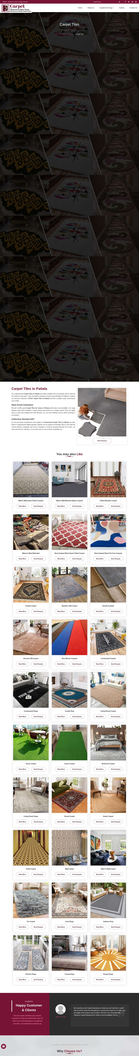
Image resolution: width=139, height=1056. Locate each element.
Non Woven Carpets (69, 658)
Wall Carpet (69, 869)
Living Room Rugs (31, 816)
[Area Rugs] (69, 900)
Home (80, 8)
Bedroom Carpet (108, 764)
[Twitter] (128, 1)
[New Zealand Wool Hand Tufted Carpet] (69, 532)
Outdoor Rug (108, 921)
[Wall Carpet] (69, 848)
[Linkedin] (132, 1)
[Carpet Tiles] (102, 412)
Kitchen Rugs (31, 974)
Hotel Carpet (31, 869)
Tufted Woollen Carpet (108, 501)
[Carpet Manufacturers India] (16, 8)
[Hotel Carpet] (31, 848)
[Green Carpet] (69, 742)
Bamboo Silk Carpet (69, 606)
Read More (22, 506)
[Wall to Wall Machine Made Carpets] (69, 479)
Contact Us (133, 8)
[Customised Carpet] (108, 637)
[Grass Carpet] (31, 742)
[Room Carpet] (69, 795)
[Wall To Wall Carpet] (108, 848)
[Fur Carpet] (31, 900)
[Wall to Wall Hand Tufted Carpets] (31, 479)
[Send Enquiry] (3, 1046)
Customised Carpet (108, 658)
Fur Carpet (31, 921)
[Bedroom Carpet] (108, 742)
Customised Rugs (31, 711)
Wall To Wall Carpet (108, 869)
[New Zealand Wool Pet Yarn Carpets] (108, 532)
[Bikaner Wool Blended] (31, 532)
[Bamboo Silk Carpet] (69, 585)
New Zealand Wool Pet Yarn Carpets (108, 553)
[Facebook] (125, 1)
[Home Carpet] (108, 795)
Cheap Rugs (69, 974)
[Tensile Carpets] (108, 585)
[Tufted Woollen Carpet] (108, 479)
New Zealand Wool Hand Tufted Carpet (69, 553)
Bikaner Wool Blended (30, 553)
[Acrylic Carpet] (31, 585)
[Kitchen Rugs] (31, 953)
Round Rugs (108, 974)
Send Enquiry (102, 441)
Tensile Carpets (108, 606)
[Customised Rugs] (31, 690)
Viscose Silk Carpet (30, 658)
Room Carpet (69, 816)
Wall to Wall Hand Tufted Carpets (30, 501)
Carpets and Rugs (105, 8)
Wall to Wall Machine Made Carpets (69, 501)
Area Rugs (69, 921)
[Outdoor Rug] (108, 900)
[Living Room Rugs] (31, 795)
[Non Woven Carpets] (69, 637)
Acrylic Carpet (30, 606)
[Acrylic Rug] (69, 690)
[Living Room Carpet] (108, 690)
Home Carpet (108, 816)
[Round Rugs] (108, 953)
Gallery (121, 8)
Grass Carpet (31, 764)
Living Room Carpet (108, 711)
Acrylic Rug (69, 711)
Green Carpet (69, 764)
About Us (90, 8)
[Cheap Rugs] (69, 953)
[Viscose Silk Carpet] (31, 637)
